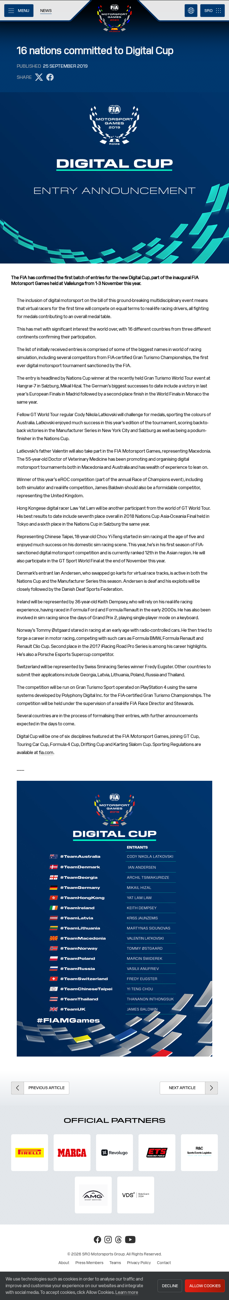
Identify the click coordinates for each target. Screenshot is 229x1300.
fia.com (46, 752)
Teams (115, 1262)
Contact (164, 1262)
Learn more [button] (126, 1292)
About (63, 1262)
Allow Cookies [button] (205, 1285)
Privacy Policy (139, 1262)
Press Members (89, 1262)
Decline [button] (170, 1285)
